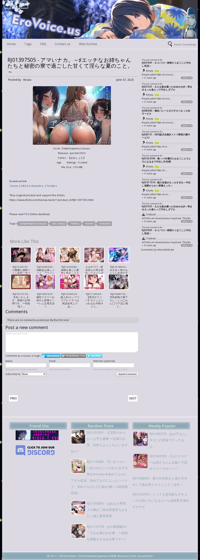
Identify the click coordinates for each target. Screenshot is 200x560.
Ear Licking (59, 223)
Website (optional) (104, 361)
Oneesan (105, 223)
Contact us (62, 44)
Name (8, 361)
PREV (13, 398)
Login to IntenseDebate (51, 356)
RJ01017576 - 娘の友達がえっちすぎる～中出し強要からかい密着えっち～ (166, 184)
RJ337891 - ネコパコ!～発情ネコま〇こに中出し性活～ (166, 64)
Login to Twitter (94, 356)
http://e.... (162, 170)
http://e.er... (163, 194)
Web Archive (88, 44)
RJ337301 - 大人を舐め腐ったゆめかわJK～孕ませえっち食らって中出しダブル (167, 88)
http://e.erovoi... (166, 74)
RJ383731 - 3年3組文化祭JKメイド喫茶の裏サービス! (166, 136)
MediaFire (38, 186)
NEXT (133, 398)
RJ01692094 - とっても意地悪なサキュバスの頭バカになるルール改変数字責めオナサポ (160, 500)
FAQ (43, 44)
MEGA (25, 186)
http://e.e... (163, 146)
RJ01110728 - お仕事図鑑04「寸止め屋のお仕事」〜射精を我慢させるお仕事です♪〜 (107, 533)
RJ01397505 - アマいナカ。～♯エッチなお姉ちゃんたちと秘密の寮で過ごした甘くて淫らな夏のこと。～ (70, 65)
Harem (89, 223)
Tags (28, 44)
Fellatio (75, 223)
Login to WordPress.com (73, 356)
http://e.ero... (164, 98)
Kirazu (149, 70)
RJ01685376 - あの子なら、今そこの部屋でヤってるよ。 (168, 440)
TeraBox (52, 186)
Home (11, 44)
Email (52, 361)
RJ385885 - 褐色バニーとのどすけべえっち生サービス (166, 112)
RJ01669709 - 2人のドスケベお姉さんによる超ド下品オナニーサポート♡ (168, 462)
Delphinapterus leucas (33, 223)
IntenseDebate (165, 249)
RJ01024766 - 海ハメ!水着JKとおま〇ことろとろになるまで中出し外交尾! (166, 160)
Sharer (14, 186)
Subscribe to (13, 374)
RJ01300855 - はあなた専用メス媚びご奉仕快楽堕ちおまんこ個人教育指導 (107, 509)
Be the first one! (59, 320)
